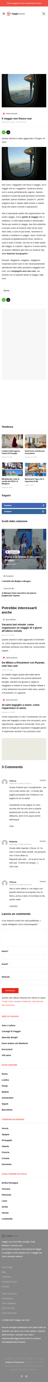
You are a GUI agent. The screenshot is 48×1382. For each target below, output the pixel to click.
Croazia (5, 1158)
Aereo (6, 290)
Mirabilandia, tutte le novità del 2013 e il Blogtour (10, 481)
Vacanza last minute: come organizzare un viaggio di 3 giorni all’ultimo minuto (22, 627)
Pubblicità (6, 1277)
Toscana (6, 1189)
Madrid (5, 1092)
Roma (5, 1074)
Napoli (5, 1104)
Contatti (5, 1286)
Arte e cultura (8, 1025)
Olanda (5, 1146)
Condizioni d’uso (9, 1282)
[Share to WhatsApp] (4, 132)
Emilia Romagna (10, 1183)
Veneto (5, 1213)
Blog (4, 1272)
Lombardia (7, 1219)
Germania (6, 1164)
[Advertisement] (24, 45)
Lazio (4, 1201)
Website (6, 977)
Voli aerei (6, 1055)
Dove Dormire (8, 1308)
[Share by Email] (8, 132)
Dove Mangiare (9, 1303)
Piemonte (6, 1195)
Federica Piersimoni (14, 1362)
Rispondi (43, 780)
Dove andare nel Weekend (15, 1043)
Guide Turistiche (9, 1294)
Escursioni (7, 1049)
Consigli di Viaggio (11, 1031)
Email (5, 964)
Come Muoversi (9, 1313)
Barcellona (7, 1110)
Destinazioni (7, 1298)
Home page (7, 1267)
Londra (5, 1080)
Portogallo (7, 1140)
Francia (5, 1152)
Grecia (5, 1128)
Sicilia (5, 1207)
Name (5, 951)
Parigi (5, 1086)
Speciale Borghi (10, 1037)
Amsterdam (7, 1098)
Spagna (5, 1134)
